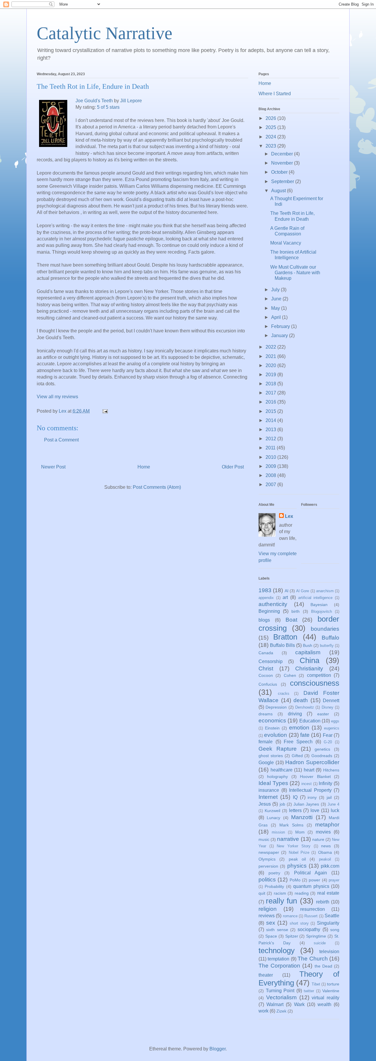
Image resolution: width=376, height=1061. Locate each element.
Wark (299, 1004)
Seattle (332, 915)
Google (266, 762)
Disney (327, 707)
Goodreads (321, 755)
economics (272, 720)
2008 (271, 475)
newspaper (268, 852)
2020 (271, 365)
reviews (266, 915)
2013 (271, 429)
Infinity (325, 783)
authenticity (272, 604)
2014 (271, 420)
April (276, 317)
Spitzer (291, 936)
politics (267, 879)
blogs (264, 619)
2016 (271, 401)
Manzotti (302, 817)
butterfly (327, 645)
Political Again (310, 872)
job (282, 804)
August (279, 190)
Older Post (233, 466)
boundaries (325, 629)
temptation (278, 958)
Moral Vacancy (285, 242)
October (280, 172)
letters (295, 810)
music (263, 839)
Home (143, 466)
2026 (271, 118)
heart (309, 769)
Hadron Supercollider (312, 762)
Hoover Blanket (315, 776)
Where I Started (274, 93)
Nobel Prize (299, 852)
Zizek (281, 1011)
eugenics (331, 728)
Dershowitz (304, 707)
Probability (274, 886)
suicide (320, 943)
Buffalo (330, 638)
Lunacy (273, 817)
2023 (271, 145)
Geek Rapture (277, 749)
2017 (271, 392)
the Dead (323, 966)
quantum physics (311, 886)
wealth (324, 1004)
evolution (275, 735)
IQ (295, 797)
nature (318, 839)
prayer (334, 880)
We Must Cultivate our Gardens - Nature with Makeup (295, 273)
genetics (322, 749)
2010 (271, 457)
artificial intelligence (315, 597)
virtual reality (325, 997)
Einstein (272, 728)
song (334, 929)
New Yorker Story (293, 846)
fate (305, 735)
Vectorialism (281, 997)
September (283, 181)
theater (265, 975)
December (282, 153)
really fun (281, 901)
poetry (274, 873)
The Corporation (279, 966)
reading (302, 893)
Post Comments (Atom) (157, 487)
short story (299, 923)
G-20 (328, 742)
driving (295, 713)
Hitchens (331, 770)
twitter (309, 991)
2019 (271, 374)
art (285, 597)
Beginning (269, 611)
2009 (271, 466)
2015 (271, 411)
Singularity (328, 923)
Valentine (330, 990)
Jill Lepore (131, 100)
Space (271, 936)
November (282, 162)
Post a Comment (61, 439)
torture (333, 984)
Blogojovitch (321, 611)
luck (335, 810)
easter (323, 714)
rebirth (322, 901)
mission (278, 832)
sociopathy (309, 929)
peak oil (297, 859)
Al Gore (302, 591)
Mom (300, 832)
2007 (271, 484)
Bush (307, 645)
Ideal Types (273, 783)
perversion (268, 866)
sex (270, 923)
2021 (271, 356)
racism (280, 893)
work (263, 1010)
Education (309, 720)
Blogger (217, 1048)
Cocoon (265, 675)
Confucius (267, 684)
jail (329, 797)
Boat (291, 620)
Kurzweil (272, 810)
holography (277, 776)
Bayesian (319, 604)
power (314, 880)
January (280, 335)
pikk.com (330, 865)
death (300, 700)
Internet (268, 797)
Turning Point (280, 990)
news (326, 846)
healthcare (282, 769)
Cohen (290, 675)
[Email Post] (104, 411)
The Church (313, 958)
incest (306, 783)
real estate (328, 893)
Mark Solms (291, 825)
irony (312, 797)
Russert (311, 916)
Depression (276, 707)
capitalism (307, 652)
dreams (265, 714)
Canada (265, 652)
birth (295, 611)
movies (323, 831)
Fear (328, 735)
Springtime (316, 936)
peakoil (325, 859)
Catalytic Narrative (104, 33)
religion (267, 909)
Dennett (331, 700)
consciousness (314, 683)
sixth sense (277, 929)
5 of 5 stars (108, 107)
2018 (271, 383)
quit (261, 893)
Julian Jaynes (306, 804)
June (277, 298)
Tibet (316, 984)
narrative (288, 839)
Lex (289, 516)
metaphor (327, 824)
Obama (325, 852)
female (265, 741)
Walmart (274, 1004)
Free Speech (298, 741)
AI (286, 590)
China (309, 660)
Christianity (309, 668)
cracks (283, 693)
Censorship (270, 661)
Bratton (285, 637)
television (329, 951)
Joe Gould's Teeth (94, 100)
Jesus (264, 803)
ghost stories (270, 755)
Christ (265, 668)
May (276, 308)
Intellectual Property (310, 790)
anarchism (325, 591)
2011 (271, 447)
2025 (271, 127)
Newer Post (53, 466)
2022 (271, 346)
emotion (299, 727)
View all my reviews (57, 396)
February (281, 326)
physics (297, 866)
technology (276, 950)
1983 (264, 590)
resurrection (312, 909)
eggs (335, 721)
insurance (268, 790)
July (276, 289)
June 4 (333, 804)
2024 (271, 136)
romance (290, 916)
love (314, 810)
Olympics (267, 859)
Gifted (297, 755)
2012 (271, 438)
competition (319, 675)
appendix (266, 597)
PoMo (295, 880)
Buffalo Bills (282, 645)
